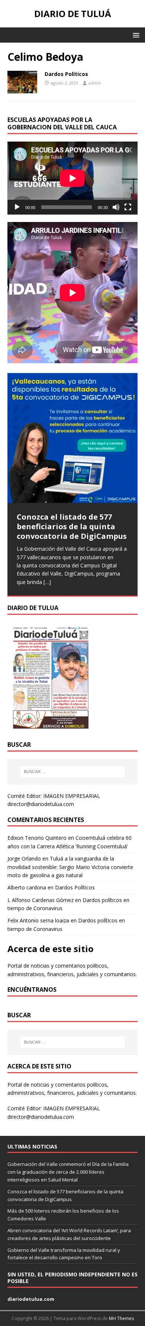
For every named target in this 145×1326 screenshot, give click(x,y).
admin (94, 83)
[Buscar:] (72, 771)
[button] (134, 34)
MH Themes (121, 1318)
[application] (72, 178)
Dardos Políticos (66, 73)
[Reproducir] (17, 207)
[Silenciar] (116, 207)
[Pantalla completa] (128, 207)
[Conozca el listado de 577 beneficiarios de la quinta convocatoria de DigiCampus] (72, 438)
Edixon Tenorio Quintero (37, 837)
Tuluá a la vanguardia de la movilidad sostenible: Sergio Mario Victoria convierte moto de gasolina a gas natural (70, 867)
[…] (47, 582)
